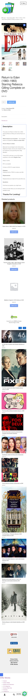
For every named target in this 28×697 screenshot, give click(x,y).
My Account (4, 694)
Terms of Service (14, 660)
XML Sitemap (14, 662)
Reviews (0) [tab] (4, 120)
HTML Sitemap (14, 664)
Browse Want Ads (7, 688)
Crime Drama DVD (11, 17)
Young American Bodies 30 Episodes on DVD (12, 483)
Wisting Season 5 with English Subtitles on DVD (13, 622)
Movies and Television (8, 684)
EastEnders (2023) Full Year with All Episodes (12, 454)
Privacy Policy (14, 659)
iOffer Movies (5, 677)
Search (14, 694)
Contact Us (6, 691)
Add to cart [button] (14, 232)
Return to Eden (7, 110)
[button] (24, 25)
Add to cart (11, 102)
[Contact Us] (25, 694)
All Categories (6, 686)
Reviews (5, 689)
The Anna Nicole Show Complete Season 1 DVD (13, 410)
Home (4, 17)
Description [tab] (4, 116)
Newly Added (6, 682)
